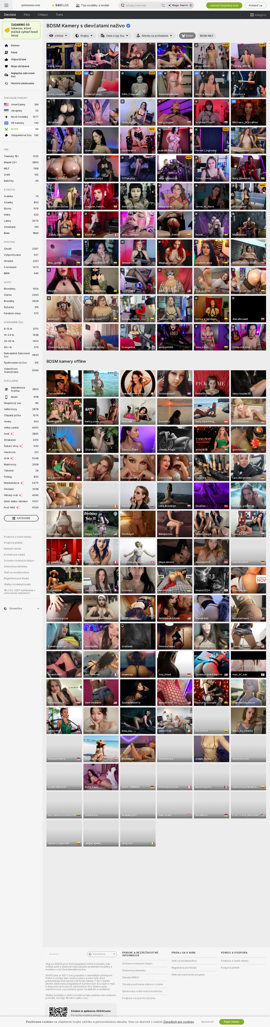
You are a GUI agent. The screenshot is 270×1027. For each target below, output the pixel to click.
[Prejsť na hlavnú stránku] (31, 5)
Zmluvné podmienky (15, 566)
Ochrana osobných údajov (19, 560)
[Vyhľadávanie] (163, 5)
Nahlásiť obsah (12, 548)
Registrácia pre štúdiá (16, 578)
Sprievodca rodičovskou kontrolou (142, 991)
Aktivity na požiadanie (155, 35)
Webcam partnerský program (188, 974)
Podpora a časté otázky (17, 536)
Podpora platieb (13, 542)
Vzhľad (59, 35)
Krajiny (85, 35)
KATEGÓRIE (23, 518)
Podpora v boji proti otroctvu (138, 998)
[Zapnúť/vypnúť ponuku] (6, 5)
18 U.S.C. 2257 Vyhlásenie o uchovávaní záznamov (19, 592)
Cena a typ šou (115, 35)
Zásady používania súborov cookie (142, 984)
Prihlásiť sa (255, 5)
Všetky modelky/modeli (17, 584)
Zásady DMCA (130, 977)
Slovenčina (99, 954)
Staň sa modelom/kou (16, 572)
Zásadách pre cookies (178, 1021)
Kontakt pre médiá (14, 554)
